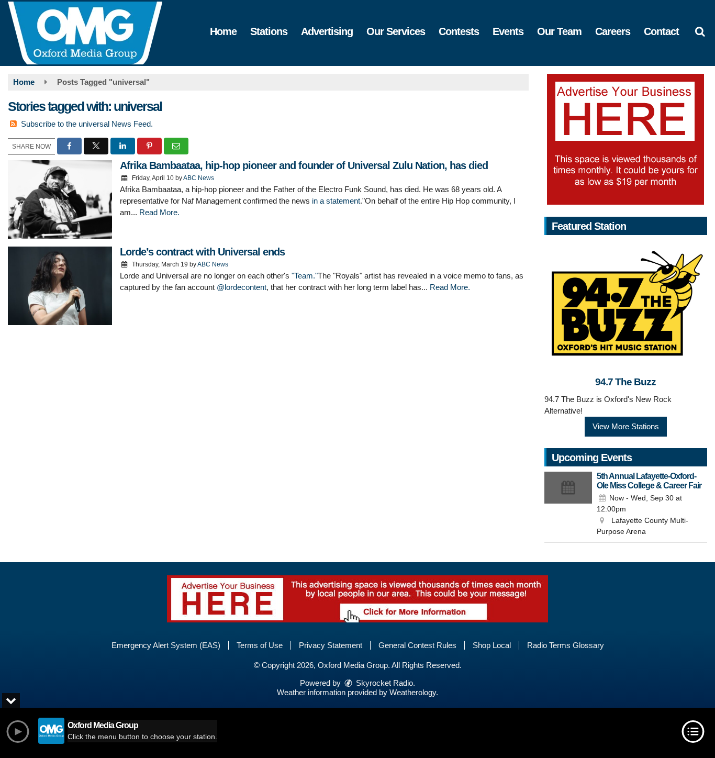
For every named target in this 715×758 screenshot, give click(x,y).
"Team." (305, 275)
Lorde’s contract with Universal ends (202, 252)
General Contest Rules (417, 645)
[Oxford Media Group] (93, 32)
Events (508, 31)
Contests (459, 31)
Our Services (395, 31)
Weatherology (412, 692)
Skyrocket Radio (383, 682)
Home (223, 31)
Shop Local (492, 645)
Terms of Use (260, 645)
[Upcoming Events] (568, 505)
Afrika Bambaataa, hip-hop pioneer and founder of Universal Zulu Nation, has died (304, 165)
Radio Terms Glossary (565, 645)
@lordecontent (241, 287)
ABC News (198, 178)
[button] (699, 31)
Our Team (559, 31)
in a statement (336, 200)
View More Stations (626, 426)
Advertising (327, 31)
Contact (661, 31)
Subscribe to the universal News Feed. (87, 123)
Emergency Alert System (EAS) (165, 645)
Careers (612, 31)
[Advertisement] (625, 139)
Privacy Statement (330, 645)
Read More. (159, 212)
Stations (268, 31)
